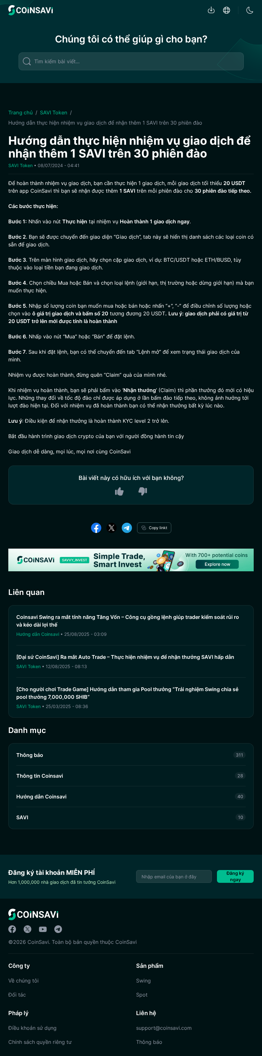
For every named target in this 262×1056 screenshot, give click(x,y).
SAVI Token (53, 112)
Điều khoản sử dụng (32, 1028)
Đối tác (17, 994)
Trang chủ (20, 112)
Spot (142, 994)
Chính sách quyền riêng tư (40, 1042)
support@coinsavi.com (164, 1028)
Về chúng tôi (23, 980)
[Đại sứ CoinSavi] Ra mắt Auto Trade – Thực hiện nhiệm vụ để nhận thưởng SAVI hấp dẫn (125, 657)
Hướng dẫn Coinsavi (38, 634)
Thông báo (149, 1042)
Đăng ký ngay (235, 876)
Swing (143, 980)
